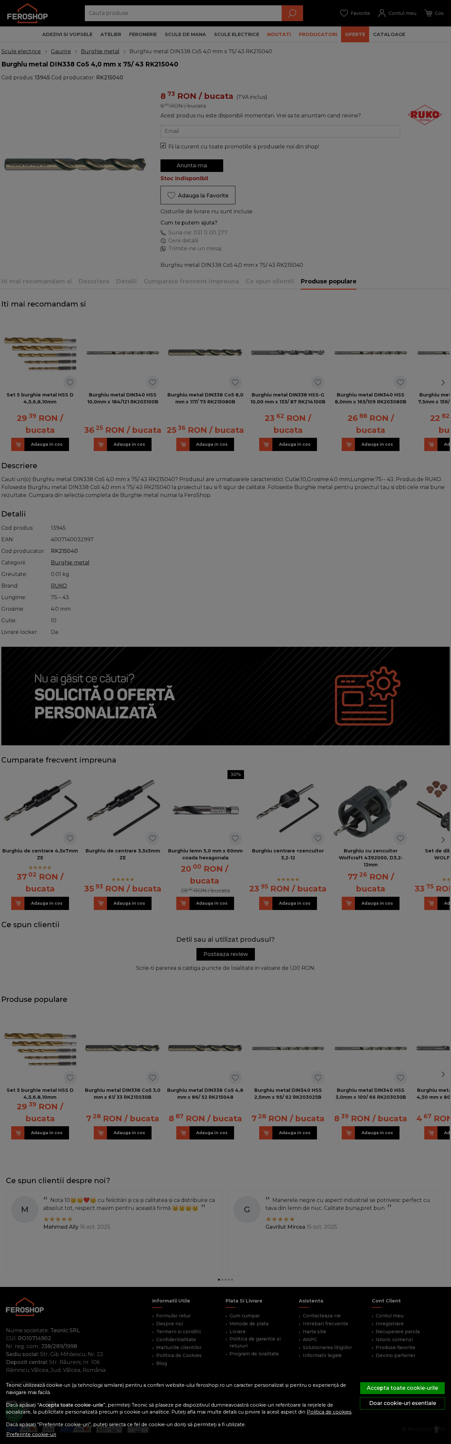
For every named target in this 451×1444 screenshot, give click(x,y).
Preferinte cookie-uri (31, 1434)
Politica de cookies (329, 1412)
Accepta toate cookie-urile (402, 1388)
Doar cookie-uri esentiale (402, 1403)
